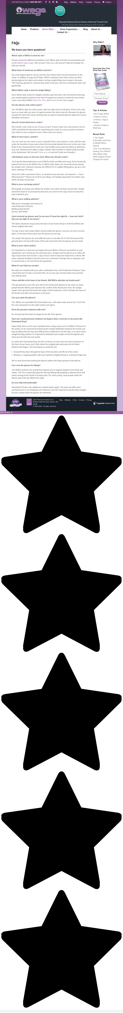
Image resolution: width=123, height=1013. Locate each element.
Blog (66, 2)
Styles (65, 100)
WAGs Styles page (25, 63)
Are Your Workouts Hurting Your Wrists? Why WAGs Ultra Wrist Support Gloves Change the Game (102, 154)
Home (24, 29)
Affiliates (73, 2)
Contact (89, 2)
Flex (44, 100)
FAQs (81, 2)
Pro (39, 100)
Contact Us (62, 32)
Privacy (97, 2)
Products (34, 29)
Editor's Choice (101, 117)
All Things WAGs (101, 114)
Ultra (35, 100)
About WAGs (48, 29)
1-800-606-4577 (35, 2)
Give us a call (45, 152)
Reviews (6, 413)
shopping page (44, 127)
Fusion (53, 100)
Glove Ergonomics (68, 29)
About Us (95, 29)
